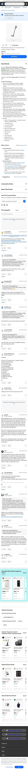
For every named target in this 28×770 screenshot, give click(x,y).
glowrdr (6, 414)
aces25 (6, 494)
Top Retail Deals (16, 7)
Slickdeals (3, 10)
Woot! (2, 67)
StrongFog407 (8, 281)
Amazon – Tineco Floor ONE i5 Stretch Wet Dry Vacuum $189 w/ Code (6, 648)
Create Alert (9, 18)
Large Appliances (8, 617)
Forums (8, 10)
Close (19, 767)
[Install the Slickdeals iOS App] (14, 738)
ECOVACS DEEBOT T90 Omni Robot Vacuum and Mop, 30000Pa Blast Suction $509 (18, 648)
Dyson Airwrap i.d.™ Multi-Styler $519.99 (6, 679)
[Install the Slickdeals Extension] (14, 730)
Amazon (3, 655)
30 (4, 45)
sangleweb (7, 554)
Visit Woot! (14, 56)
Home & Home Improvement (9, 613)
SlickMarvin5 (7, 307)
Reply (9, 248)
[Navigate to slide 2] (14, 40)
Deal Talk (13, 10)
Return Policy (17, 164)
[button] (6, 45)
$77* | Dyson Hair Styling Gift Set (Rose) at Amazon (18, 679)
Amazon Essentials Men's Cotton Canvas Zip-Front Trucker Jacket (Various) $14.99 (18, 710)
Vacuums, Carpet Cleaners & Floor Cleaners (9, 621)
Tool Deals (24, 7)
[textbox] (12, 201)
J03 (5, 450)
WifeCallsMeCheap (9, 353)
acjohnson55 (7, 388)
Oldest (17, 210)
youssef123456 (8, 330)
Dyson (20, 621)
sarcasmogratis (8, 255)
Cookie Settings (9, 767)
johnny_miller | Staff (23, 176)
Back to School (8, 7)
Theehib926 (7, 231)
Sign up (5, 219)
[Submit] (2, 214)
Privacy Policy (4, 762)
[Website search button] (23, 4)
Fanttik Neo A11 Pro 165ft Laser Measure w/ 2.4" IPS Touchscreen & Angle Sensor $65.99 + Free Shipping (18, 589)
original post (15, 155)
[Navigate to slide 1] (13, 40)
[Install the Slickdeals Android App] (14, 734)
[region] (14, 763)
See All (24, 572)
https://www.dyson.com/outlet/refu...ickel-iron (12, 516)
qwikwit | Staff (24, 145)
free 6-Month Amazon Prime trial (12, 167)
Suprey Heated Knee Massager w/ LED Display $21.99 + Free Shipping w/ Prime (7, 710)
